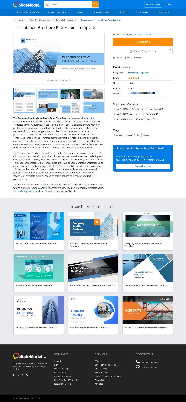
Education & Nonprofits (105, 365)
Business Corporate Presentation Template (146, 327)
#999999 (140, 93)
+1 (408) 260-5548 (150, 362)
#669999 (148, 93)
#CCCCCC (137, 93)
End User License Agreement (108, 376)
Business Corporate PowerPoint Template (36, 327)
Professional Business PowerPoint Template (146, 285)
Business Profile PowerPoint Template (89, 327)
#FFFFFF (129, 93)
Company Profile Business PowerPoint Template (143, 244)
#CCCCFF (151, 93)
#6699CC (134, 93)
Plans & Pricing (153, 4)
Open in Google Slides (152, 50)
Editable (146, 135)
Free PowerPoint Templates (66, 380)
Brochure (118, 135)
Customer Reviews (62, 376)
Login (168, 4)
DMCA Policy (100, 380)
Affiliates (99, 384)
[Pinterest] (27, 375)
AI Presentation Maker (64, 372)
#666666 (143, 93)
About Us (58, 361)
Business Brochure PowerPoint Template (36, 243)
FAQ (97, 361)
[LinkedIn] (14, 375)
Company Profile (132, 135)
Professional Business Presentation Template (92, 285)
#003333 (154, 93)
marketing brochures (28, 191)
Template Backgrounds (65, 20)
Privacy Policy (101, 368)
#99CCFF (132, 93)
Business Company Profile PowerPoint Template (89, 244)
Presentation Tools (62, 384)
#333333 (145, 93)
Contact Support (149, 367)
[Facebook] (23, 375)
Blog (56, 365)
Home (20, 20)
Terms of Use (101, 372)
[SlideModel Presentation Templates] (27, 4)
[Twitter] (18, 375)
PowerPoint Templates (39, 20)
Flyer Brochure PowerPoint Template (34, 285)
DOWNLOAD (143, 41)
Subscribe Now (143, 166)
